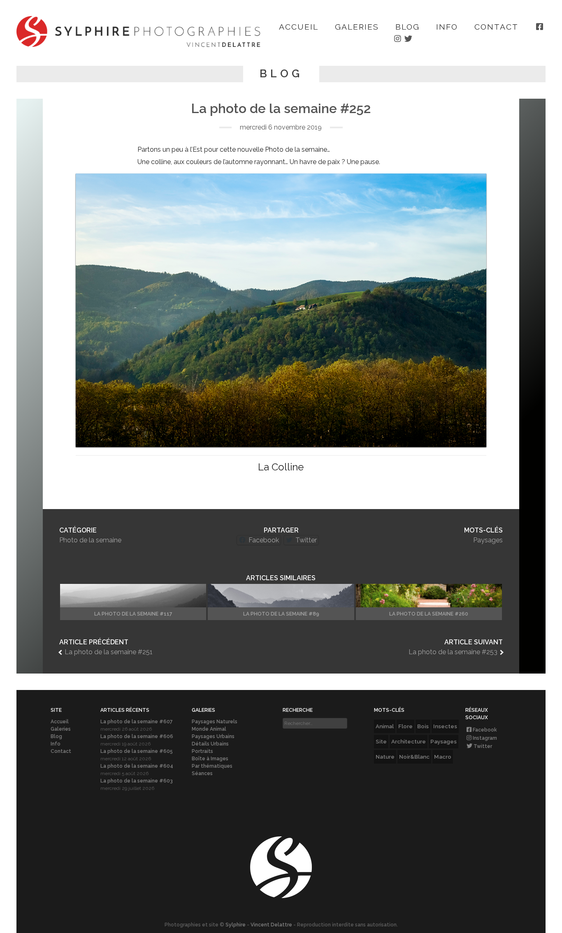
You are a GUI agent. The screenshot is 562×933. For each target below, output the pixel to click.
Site (381, 741)
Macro (442, 756)
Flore (405, 726)
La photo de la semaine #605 (136, 751)
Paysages (488, 540)
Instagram (485, 738)
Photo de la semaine (90, 540)
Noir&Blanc (414, 756)
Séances (202, 773)
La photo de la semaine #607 (136, 722)
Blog (407, 26)
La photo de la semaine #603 (136, 781)
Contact (496, 26)
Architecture (408, 741)
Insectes (445, 726)
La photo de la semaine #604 (136, 766)
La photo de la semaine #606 (136, 736)
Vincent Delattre (271, 925)
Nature (385, 756)
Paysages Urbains (213, 736)
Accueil (298, 26)
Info (447, 26)
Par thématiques (212, 766)
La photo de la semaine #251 (109, 652)
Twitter (483, 746)
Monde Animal (209, 729)
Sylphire (235, 925)
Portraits (202, 751)
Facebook (485, 730)
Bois (423, 726)
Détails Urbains (210, 744)
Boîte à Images (210, 759)
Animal (385, 726)
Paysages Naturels (214, 722)
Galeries (357, 26)
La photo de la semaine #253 (453, 652)
